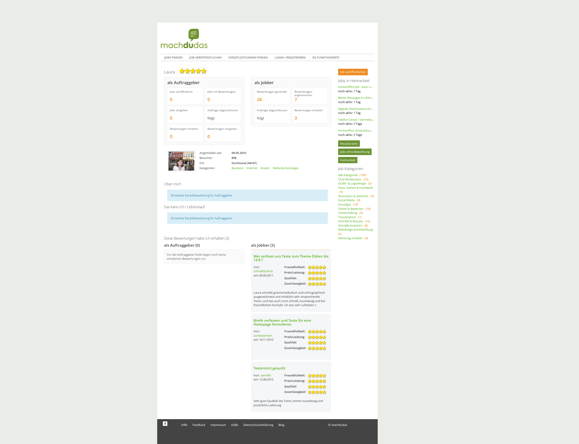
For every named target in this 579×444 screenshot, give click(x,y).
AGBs (234, 425)
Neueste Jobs (349, 144)
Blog (281, 425)
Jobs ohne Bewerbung (355, 152)
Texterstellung (350, 213)
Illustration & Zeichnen (356, 196)
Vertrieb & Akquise (354, 221)
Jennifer (266, 375)
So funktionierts (325, 57)
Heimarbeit (347, 160)
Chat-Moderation (353, 179)
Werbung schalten (353, 238)
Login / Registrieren (290, 57)
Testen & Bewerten (354, 209)
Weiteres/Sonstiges (286, 168)
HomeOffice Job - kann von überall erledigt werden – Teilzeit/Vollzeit (356, 89)
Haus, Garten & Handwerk (355, 190)
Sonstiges (348, 204)
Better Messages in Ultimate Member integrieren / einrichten (356, 100)
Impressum (218, 425)
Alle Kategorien (352, 175)
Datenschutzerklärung (258, 425)
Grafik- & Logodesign (355, 183)
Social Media (349, 200)
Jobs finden (173, 57)
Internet (251, 168)
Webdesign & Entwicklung (356, 231)
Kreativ (265, 168)
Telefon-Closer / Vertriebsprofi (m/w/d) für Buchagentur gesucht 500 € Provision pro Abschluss (356, 122)
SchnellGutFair (263, 271)
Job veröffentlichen (205, 57)
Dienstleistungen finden (248, 57)
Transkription (350, 217)
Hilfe (184, 425)
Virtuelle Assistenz (353, 225)
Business (237, 168)
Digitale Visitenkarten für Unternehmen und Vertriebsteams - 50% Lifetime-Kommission (356, 111)
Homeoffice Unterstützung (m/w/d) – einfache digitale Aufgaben (356, 132)
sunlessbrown (263, 335)
